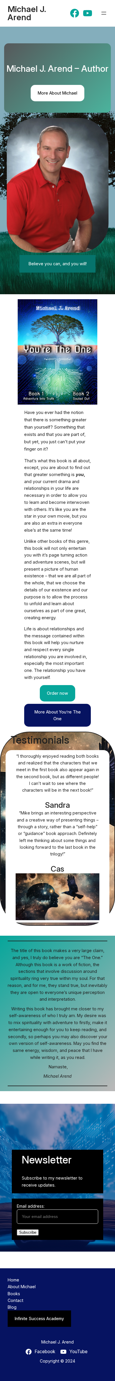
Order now (57, 693)
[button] (58, 185)
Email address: (31, 1206)
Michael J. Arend (27, 13)
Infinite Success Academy (39, 1318)
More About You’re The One (57, 715)
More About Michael (57, 92)
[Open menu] (103, 13)
